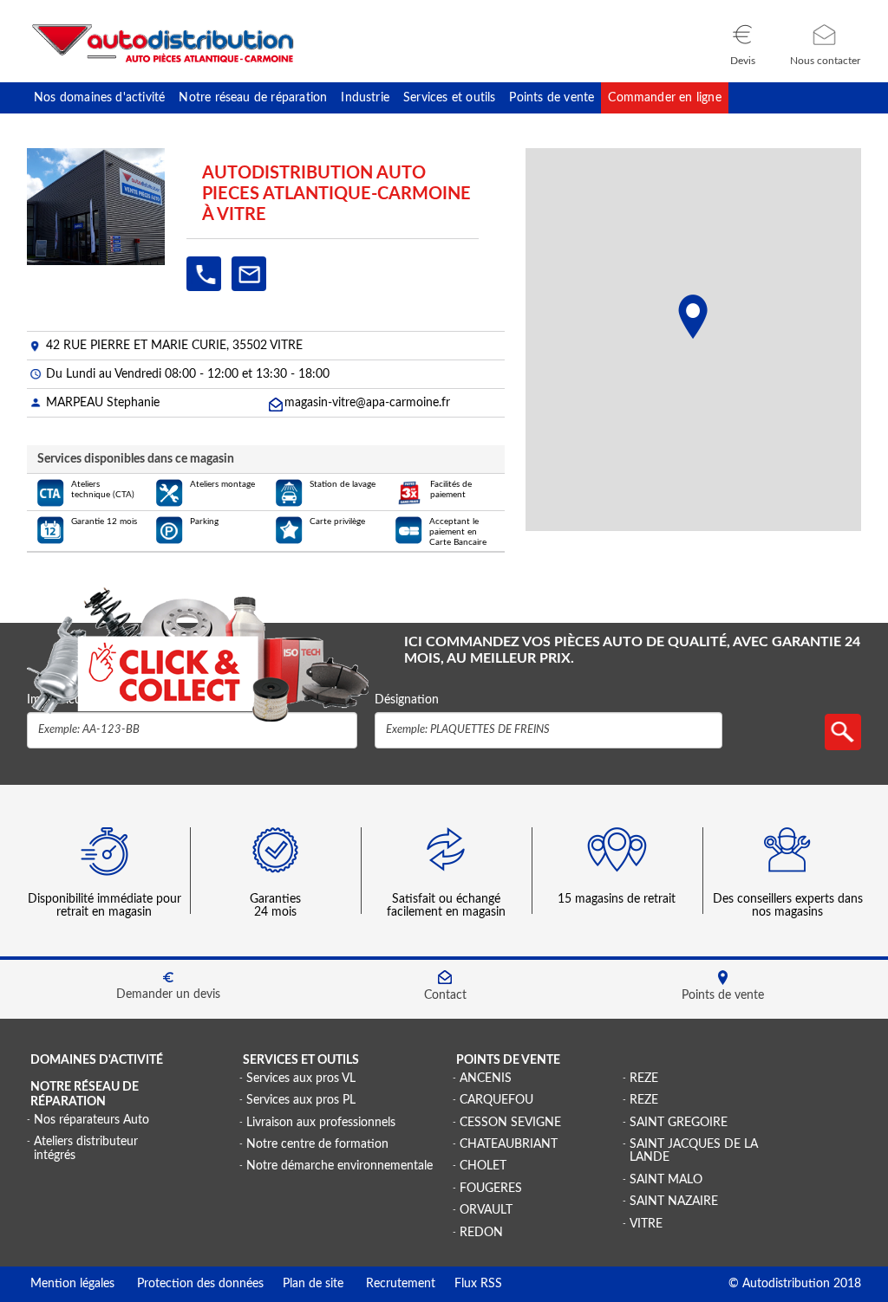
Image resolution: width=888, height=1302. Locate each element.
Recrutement (389, 1284)
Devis (742, 60)
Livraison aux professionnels (320, 1123)
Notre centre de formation (317, 1144)
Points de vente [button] (551, 98)
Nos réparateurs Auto (91, 1120)
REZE (644, 1078)
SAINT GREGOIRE (679, 1123)
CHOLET (483, 1166)
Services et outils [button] (449, 98)
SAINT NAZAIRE (674, 1201)
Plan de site (303, 1284)
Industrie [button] (365, 98)
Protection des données (189, 1284)
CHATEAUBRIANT (509, 1144)
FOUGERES (491, 1188)
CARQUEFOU (496, 1100)
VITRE (646, 1224)
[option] (105, 879)
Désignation (407, 700)
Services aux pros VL (301, 1078)
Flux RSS (468, 1284)
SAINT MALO (666, 1180)
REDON (481, 1233)
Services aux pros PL (301, 1100)
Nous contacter (825, 60)
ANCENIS (486, 1078)
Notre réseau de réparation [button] (253, 98)
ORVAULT (486, 1210)
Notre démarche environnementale (339, 1166)
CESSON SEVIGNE (510, 1123)
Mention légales (72, 1284)
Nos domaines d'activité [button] (99, 98)
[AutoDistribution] (163, 43)
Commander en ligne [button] (664, 98)
